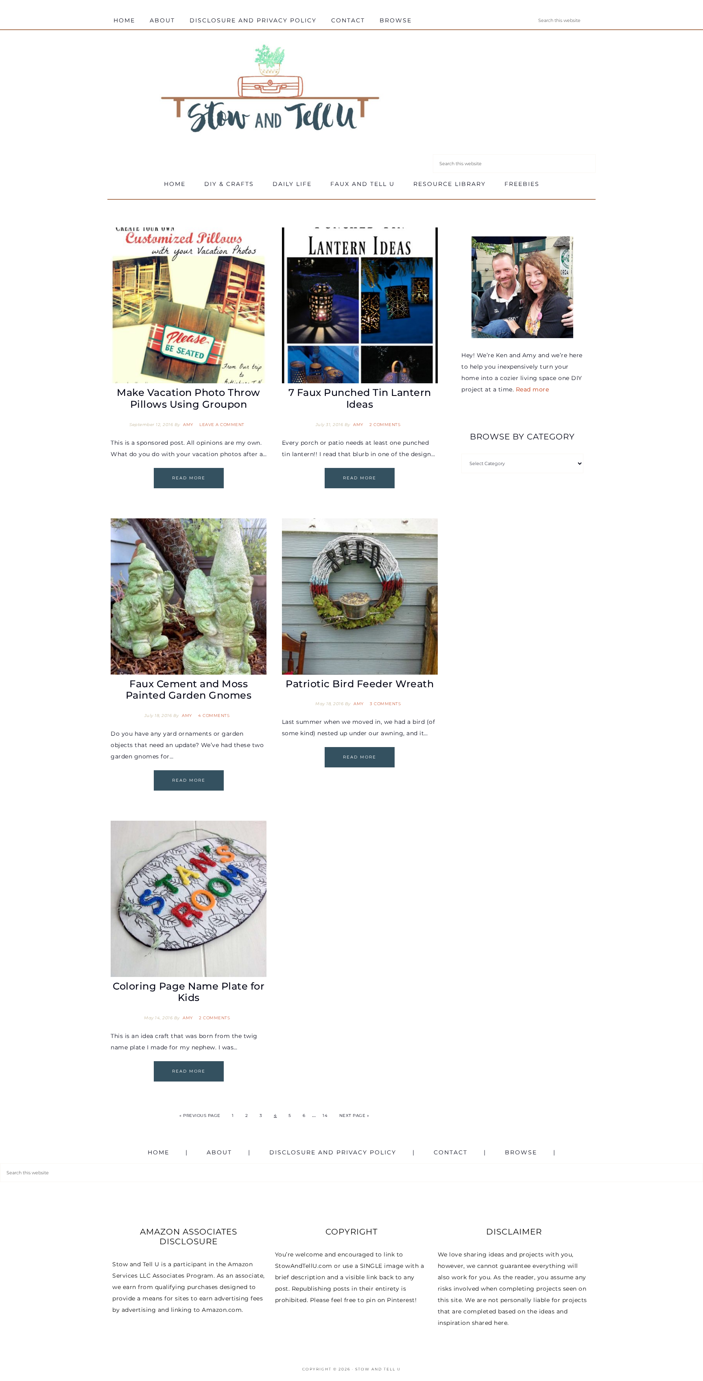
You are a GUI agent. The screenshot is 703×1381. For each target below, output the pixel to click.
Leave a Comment (222, 424)
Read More (188, 478)
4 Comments (213, 715)
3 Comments (385, 703)
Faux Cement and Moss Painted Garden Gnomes (189, 689)
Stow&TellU (270, 90)
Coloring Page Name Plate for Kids (188, 992)
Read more (532, 389)
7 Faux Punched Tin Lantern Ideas (359, 398)
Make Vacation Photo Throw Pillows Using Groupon (188, 398)
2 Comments (384, 424)
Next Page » (354, 1115)
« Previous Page (200, 1115)
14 (325, 1115)
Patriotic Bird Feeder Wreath (360, 684)
